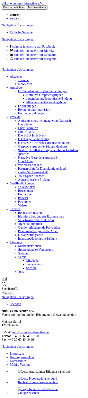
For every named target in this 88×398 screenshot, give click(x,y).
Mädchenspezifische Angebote (46, 102)
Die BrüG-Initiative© (32, 135)
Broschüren (25, 190)
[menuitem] (48, 80)
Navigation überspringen (18, 25)
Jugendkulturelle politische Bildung (49, 98)
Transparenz (34, 264)
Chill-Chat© (26, 131)
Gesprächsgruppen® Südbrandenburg (42, 146)
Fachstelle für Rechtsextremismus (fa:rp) (44, 142)
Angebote (16, 87)
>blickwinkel (26, 187)
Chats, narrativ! (28, 128)
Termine (23, 80)
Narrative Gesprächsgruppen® (38, 157)
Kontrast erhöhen (13, 7)
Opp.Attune (25, 161)
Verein (22, 257)
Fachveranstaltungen (31, 113)
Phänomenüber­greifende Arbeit (38, 231)
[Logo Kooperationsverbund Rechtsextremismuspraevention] (48, 382)
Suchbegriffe (10, 288)
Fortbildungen (27, 106)
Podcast (23, 198)
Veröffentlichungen (22, 183)
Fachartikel (25, 194)
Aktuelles (16, 76)
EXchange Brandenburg (34, 139)
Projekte (15, 117)
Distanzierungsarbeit (31, 235)
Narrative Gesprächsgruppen (44, 95)
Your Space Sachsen (31, 176)
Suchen (7, 293)
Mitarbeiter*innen (29, 246)
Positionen (25, 201)
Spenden (23, 253)
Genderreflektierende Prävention (39, 227)
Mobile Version (20, 364)
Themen (15, 209)
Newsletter (25, 84)
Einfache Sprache (21, 32)
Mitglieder (32, 260)
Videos (22, 205)
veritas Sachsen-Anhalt (33, 172)
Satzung (31, 268)
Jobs (21, 271)
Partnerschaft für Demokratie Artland (42, 168)
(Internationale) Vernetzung (35, 249)
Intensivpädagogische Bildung (37, 238)
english (14, 18)
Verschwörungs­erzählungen (36, 220)
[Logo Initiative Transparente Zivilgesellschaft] (48, 393)
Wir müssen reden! (30, 165)
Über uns (16, 242)
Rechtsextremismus (30, 212)
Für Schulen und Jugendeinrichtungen (42, 91)
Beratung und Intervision (34, 109)
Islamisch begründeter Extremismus (41, 216)
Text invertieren (37, 7)
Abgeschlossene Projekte (34, 179)
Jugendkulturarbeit (30, 223)
